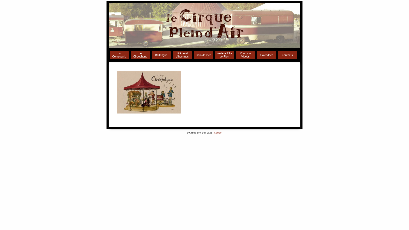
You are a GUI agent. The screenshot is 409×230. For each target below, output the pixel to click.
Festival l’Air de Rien (224, 55)
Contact (218, 132)
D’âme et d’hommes (182, 55)
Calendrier (266, 55)
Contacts (287, 55)
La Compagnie (119, 55)
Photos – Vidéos (245, 55)
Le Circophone (140, 55)
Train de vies (203, 55)
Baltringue (161, 55)
